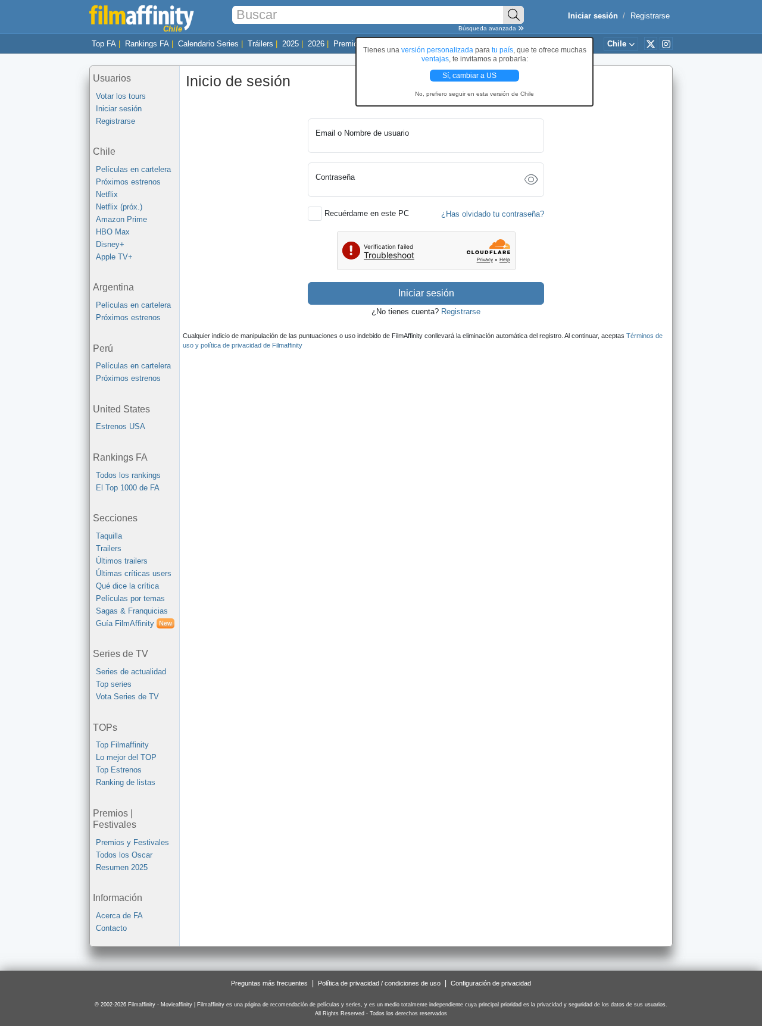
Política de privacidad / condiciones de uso (379, 983)
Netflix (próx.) (119, 206)
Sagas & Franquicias (132, 610)
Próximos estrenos (128, 181)
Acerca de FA (119, 915)
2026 (316, 43)
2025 (290, 43)
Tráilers (260, 43)
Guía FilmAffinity (134, 623)
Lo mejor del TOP (126, 757)
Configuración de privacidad (491, 983)
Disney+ (110, 244)
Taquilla (109, 535)
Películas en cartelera (133, 169)
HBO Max (113, 231)
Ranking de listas (125, 782)
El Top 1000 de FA (128, 487)
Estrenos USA (120, 426)
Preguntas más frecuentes (269, 983)
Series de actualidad (131, 671)
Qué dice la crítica (127, 585)
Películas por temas (130, 598)
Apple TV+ (114, 256)
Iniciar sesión (119, 108)
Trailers (108, 548)
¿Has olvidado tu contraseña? (492, 213)
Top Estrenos (119, 769)
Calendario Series (208, 43)
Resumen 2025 (122, 867)
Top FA (104, 43)
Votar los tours (121, 96)
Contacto (111, 928)
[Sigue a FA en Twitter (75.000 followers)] (650, 43)
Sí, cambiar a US (470, 75)
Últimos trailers (122, 560)
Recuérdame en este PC (366, 213)
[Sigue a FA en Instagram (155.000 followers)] (666, 43)
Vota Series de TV (127, 696)
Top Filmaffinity (122, 744)
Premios (347, 43)
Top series (114, 684)
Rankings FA (147, 43)
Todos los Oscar (124, 854)
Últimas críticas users (133, 573)
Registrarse (650, 15)
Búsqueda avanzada (488, 28)
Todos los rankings (128, 475)
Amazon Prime (121, 219)
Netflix (107, 194)
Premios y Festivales (132, 842)
